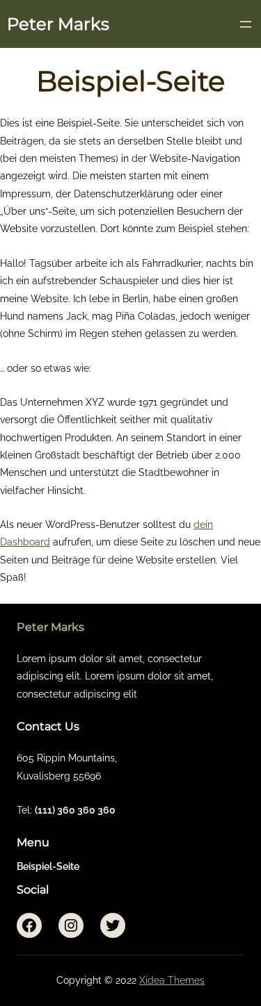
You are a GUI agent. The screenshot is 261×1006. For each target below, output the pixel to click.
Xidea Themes (172, 980)
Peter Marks (58, 24)
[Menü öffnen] (245, 24)
